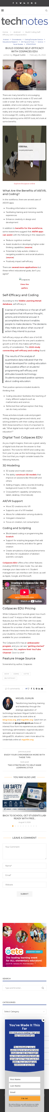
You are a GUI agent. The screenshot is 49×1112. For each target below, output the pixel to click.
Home (5, 32)
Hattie (26, 674)
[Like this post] (28, 688)
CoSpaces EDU (10, 563)
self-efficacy (9, 678)
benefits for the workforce (28, 228)
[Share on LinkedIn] (39, 688)
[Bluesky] (20, 3)
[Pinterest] (31, 3)
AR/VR (6, 674)
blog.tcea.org (9, 720)
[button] (5, 804)
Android (17, 32)
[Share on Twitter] (34, 688)
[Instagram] (28, 3)
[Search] (46, 10)
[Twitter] (17, 3)
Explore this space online (24, 184)
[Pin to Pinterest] (36, 688)
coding (16, 674)
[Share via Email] (42, 688)
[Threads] (35, 3)
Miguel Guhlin (19, 55)
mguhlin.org (27, 720)
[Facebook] (13, 3)
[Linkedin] (24, 3)
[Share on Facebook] (31, 688)
